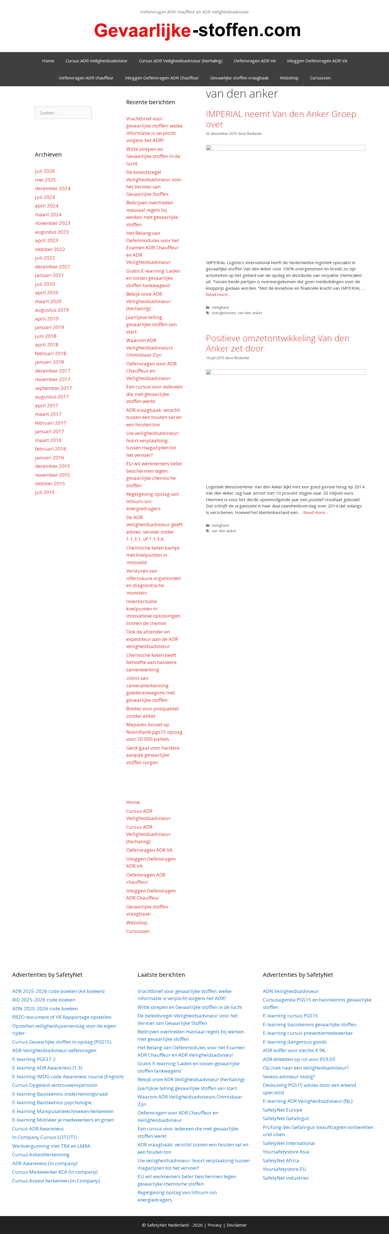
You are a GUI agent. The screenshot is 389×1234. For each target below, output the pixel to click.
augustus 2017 (52, 396)
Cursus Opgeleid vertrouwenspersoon (54, 1085)
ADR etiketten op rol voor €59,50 (299, 1059)
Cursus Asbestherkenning (40, 1154)
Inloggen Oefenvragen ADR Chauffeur (162, 78)
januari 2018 (49, 362)
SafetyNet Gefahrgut (286, 1118)
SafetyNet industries (286, 1178)
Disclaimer (237, 1225)
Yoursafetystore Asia (286, 1151)
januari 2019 (49, 327)
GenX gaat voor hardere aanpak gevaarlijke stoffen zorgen (152, 755)
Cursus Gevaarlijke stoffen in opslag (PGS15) (61, 1041)
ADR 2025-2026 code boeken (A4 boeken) (58, 991)
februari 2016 (50, 448)
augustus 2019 (52, 310)
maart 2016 (48, 440)
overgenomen (224, 312)
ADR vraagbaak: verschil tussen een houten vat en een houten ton (154, 417)
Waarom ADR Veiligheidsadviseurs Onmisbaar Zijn (149, 347)
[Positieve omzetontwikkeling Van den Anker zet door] (285, 373)
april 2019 (46, 318)
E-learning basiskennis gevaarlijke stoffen (309, 1024)
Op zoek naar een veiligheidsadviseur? (306, 1067)
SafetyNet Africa (281, 1160)
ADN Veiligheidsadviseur (291, 991)
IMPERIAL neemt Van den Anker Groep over (281, 119)
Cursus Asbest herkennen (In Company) (56, 1180)
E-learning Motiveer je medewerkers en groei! (63, 1119)
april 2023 (46, 240)
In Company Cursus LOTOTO (44, 1137)
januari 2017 (49, 431)
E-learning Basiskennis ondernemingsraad (60, 1094)
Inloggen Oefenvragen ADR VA (317, 60)
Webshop (289, 78)
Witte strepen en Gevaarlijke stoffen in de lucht (153, 156)
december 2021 (52, 266)
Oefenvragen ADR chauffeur (86, 78)
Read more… (218, 294)
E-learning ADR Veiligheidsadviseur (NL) (308, 1101)
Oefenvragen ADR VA (255, 60)
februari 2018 (50, 353)
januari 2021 (49, 275)
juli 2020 (45, 284)
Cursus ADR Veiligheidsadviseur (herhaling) (180, 60)
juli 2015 (45, 492)
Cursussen (320, 78)
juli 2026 (45, 171)
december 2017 (52, 370)
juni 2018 (45, 336)
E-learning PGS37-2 (34, 1059)
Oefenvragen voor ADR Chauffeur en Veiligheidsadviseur (151, 370)
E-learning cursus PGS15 (290, 1015)
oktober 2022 (50, 249)
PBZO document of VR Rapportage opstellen (61, 1017)
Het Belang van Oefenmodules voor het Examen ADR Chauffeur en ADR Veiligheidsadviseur (152, 247)
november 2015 (52, 475)
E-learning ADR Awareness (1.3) (47, 1067)
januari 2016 (49, 457)
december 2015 (52, 466)
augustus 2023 (52, 232)
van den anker (250, 312)
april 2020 (46, 292)
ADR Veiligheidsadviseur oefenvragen (54, 1050)
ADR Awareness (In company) (44, 1163)
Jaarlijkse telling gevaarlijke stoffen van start (151, 324)
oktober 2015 (50, 483)
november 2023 (52, 223)
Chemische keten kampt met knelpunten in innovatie (153, 554)
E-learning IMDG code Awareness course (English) (68, 1076)
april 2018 (46, 344)
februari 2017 (50, 422)
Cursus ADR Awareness (38, 1128)
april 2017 (46, 405)
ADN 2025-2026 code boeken (45, 1008)
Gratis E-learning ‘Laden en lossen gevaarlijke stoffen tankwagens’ (153, 278)
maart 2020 (48, 301)
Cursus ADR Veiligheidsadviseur (97, 60)
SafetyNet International (289, 1143)
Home (48, 60)
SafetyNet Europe (282, 1110)
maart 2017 (48, 414)
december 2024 (52, 188)
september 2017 (53, 388)
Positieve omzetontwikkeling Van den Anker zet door (277, 343)
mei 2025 (45, 179)
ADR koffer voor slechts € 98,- (295, 1050)
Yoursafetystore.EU (284, 1169)
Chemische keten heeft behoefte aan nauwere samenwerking (151, 662)
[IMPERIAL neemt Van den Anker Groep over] (285, 149)
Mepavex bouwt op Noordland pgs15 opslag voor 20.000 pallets (154, 731)
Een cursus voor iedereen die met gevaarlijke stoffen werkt (154, 393)
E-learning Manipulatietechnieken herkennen (63, 1111)
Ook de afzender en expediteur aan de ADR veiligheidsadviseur (152, 638)
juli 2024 (45, 197)
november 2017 (52, 379)
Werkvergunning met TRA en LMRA (51, 1146)
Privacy (215, 1225)
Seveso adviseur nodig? (289, 1076)
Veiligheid (220, 307)
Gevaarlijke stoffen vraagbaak (239, 78)
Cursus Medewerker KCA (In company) (55, 1172)
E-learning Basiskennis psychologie (51, 1102)
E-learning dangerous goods (295, 1041)
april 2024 (46, 205)
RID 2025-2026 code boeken (43, 999)
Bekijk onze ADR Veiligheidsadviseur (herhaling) (148, 301)
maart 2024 (48, 214)
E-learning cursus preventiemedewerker (308, 1033)
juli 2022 (45, 257)
